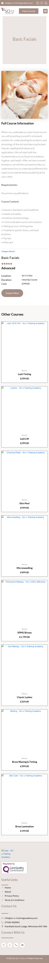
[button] (45, 11)
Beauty (12, 251)
